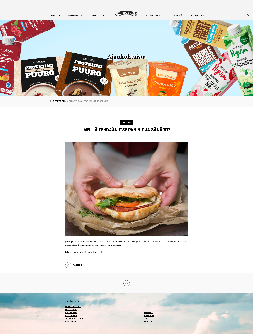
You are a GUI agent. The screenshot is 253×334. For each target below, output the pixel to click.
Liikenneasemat (76, 15)
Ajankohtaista (99, 15)
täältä (101, 252)
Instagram (149, 316)
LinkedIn (148, 322)
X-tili (146, 319)
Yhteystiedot (71, 310)
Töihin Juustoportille (75, 319)
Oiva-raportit (71, 322)
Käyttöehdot (71, 316)
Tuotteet (55, 15)
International (197, 15)
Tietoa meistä (176, 15)
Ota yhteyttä (71, 313)
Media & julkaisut (73, 307)
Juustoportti (57, 101)
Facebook (148, 313)
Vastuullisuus (153, 15)
